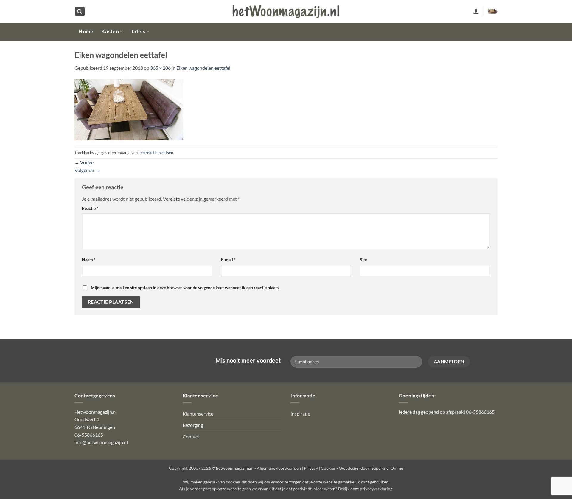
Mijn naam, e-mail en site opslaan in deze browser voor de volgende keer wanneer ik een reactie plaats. (185, 287)
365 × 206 (160, 68)
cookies (233, 481)
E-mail (228, 259)
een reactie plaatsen (156, 152)
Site (363, 259)
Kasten (110, 31)
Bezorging (193, 425)
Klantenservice (198, 413)
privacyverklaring (376, 488)
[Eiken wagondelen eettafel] (128, 109)
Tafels (138, 31)
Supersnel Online (387, 468)
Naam (89, 259)
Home (85, 31)
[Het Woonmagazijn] (286, 11)
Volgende (87, 170)
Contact (191, 436)
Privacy (311, 468)
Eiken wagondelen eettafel (203, 68)
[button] (80, 11)
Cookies (328, 468)
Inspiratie (300, 413)
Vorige (84, 162)
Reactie (90, 208)
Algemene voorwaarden (279, 468)
